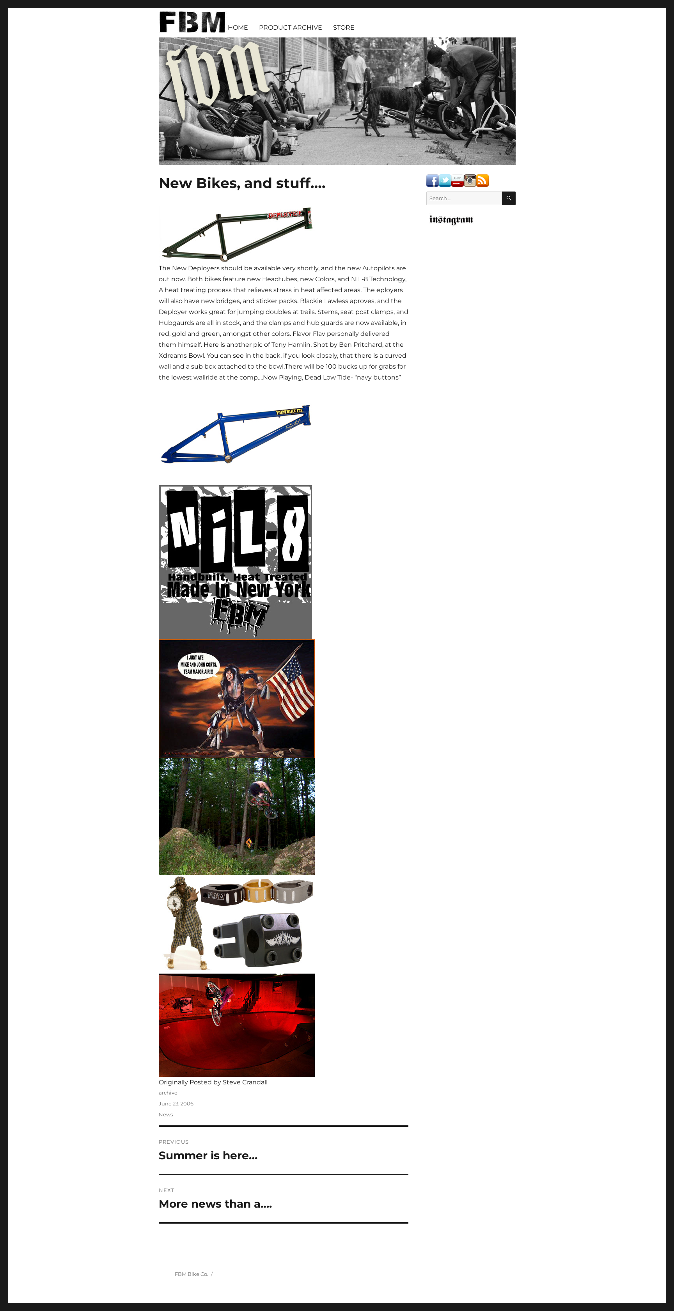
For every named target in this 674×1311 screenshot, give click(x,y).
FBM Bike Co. (191, 1274)
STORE (344, 27)
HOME (238, 27)
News (166, 1114)
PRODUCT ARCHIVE (290, 27)
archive (168, 1092)
